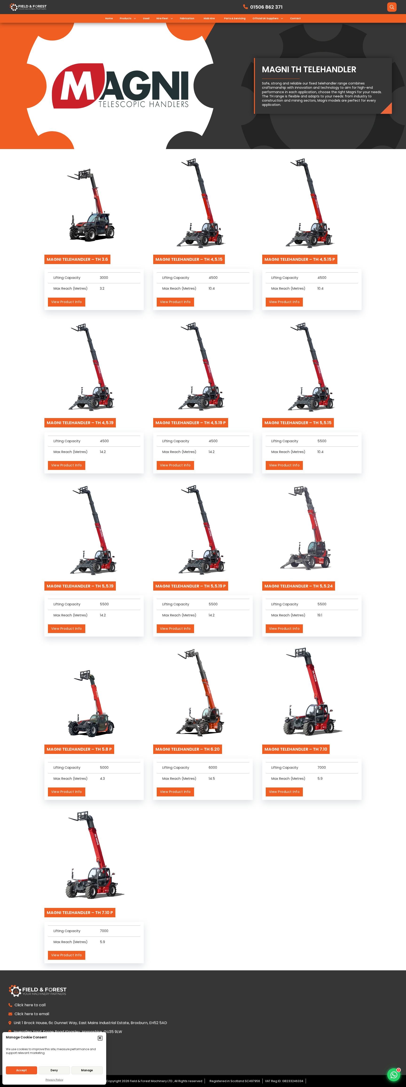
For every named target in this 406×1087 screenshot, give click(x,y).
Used (146, 18)
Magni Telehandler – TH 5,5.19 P (191, 586)
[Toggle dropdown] (135, 18)
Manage (87, 1070)
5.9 (320, 778)
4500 (213, 277)
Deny (54, 1070)
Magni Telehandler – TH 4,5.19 (80, 423)
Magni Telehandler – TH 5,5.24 (299, 586)
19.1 (319, 615)
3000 (104, 277)
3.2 (102, 288)
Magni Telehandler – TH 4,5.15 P (300, 259)
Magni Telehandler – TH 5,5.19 (80, 586)
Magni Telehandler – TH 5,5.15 (298, 423)
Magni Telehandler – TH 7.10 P (80, 912)
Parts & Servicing (235, 18)
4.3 (102, 778)
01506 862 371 (266, 7)
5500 (321, 441)
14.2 (103, 451)
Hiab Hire (209, 18)
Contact (295, 18)
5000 (104, 767)
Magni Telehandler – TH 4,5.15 (189, 259)
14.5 (212, 778)
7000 (321, 767)
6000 (213, 767)
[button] (100, 1038)
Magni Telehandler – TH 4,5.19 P (191, 423)
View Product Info (66, 302)
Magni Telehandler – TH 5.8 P (79, 749)
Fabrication (187, 18)
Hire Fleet (162, 18)
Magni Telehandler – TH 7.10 (296, 749)
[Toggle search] (392, 7)
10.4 (212, 288)
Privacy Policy (54, 1080)
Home (109, 18)
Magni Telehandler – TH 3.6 (77, 259)
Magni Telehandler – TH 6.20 (188, 749)
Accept (21, 1070)
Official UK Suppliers (265, 18)
